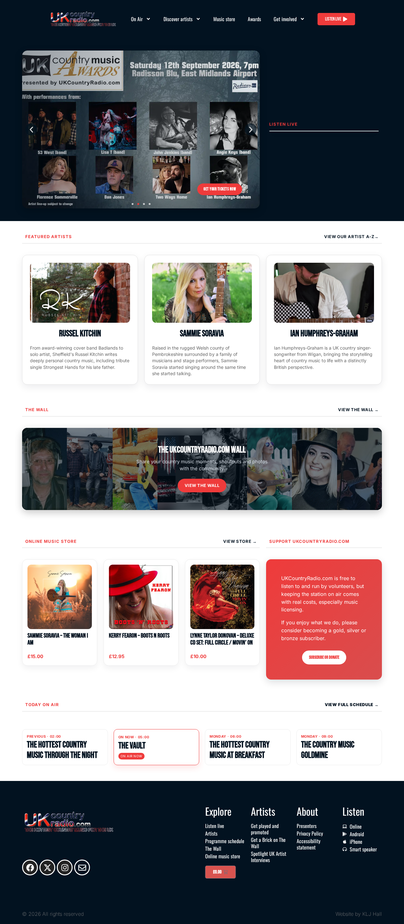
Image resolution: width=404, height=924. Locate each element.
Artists (211, 833)
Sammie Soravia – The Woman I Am (57, 639)
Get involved (285, 19)
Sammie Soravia (202, 333)
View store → (240, 541)
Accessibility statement (308, 844)
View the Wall (202, 485)
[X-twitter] (47, 867)
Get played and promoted (265, 829)
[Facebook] (30, 867)
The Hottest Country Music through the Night (62, 750)
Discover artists (178, 19)
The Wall (37, 409)
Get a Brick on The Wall (268, 843)
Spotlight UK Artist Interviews (268, 856)
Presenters (307, 826)
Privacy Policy (310, 833)
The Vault (132, 746)
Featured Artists (48, 236)
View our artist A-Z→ (351, 236)
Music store (224, 19)
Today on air (42, 704)
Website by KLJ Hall (359, 914)
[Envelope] (82, 867)
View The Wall (356, 409)
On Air (137, 19)
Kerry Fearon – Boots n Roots (139, 635)
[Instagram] (65, 867)
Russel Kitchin (80, 333)
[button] (31, 129)
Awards (254, 19)
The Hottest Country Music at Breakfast (240, 750)
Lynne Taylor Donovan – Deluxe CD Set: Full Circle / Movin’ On (222, 639)
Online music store (51, 541)
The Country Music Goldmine (327, 750)
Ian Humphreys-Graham (324, 333)
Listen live (214, 826)
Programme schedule (224, 841)
